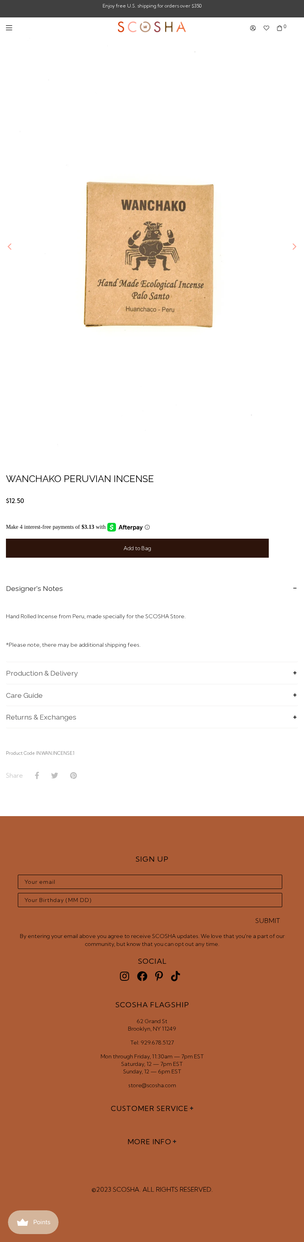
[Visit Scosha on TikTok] (175, 976)
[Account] (253, 28)
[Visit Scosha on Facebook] (142, 976)
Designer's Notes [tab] (34, 588)
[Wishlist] (266, 28)
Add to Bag (137, 548)
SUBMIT (267, 921)
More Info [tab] (149, 1142)
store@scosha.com (152, 1085)
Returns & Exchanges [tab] (41, 717)
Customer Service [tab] (149, 1108)
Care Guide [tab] (24, 695)
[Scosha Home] (151, 27)
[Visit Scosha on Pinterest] (159, 976)
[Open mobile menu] (9, 28)
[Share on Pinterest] (73, 776)
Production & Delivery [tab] (42, 673)
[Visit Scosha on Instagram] (124, 976)
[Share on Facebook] (37, 776)
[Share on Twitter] (54, 776)
